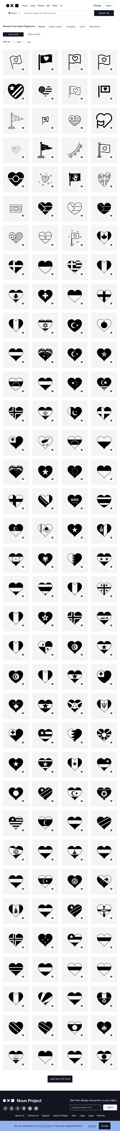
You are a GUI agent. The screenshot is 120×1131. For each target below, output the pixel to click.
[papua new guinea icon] (104, 882)
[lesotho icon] (75, 852)
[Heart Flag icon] (16, 62)
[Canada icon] (104, 238)
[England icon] (104, 296)
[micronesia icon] (45, 940)
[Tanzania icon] (104, 823)
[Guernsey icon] (104, 911)
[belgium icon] (16, 618)
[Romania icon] (45, 677)
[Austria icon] (45, 384)
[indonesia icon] (104, 472)
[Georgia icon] (104, 589)
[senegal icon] (75, 765)
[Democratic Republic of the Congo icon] (75, 911)
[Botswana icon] (16, 969)
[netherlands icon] (45, 911)
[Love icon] (75, 238)
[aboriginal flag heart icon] (16, 179)
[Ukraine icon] (45, 267)
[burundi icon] (75, 706)
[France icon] (16, 326)
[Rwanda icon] (104, 765)
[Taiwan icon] (16, 443)
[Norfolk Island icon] (16, 911)
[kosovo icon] (16, 706)
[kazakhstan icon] (45, 530)
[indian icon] (45, 238)
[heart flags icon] (75, 150)
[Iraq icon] (104, 618)
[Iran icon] (45, 413)
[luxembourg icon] (75, 1057)
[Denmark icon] (16, 267)
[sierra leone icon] (45, 852)
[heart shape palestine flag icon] (75, 208)
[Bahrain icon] (75, 735)
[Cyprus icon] (45, 443)
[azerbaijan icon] (75, 794)
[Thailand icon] (104, 501)
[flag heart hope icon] (75, 179)
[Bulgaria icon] (104, 969)
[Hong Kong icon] (45, 618)
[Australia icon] (45, 355)
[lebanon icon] (16, 296)
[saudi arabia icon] (75, 501)
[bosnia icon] (45, 501)
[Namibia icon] (45, 794)
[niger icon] (104, 1057)
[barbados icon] (104, 706)
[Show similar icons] (23, 69)
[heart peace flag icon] (45, 179)
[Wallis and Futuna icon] (104, 999)
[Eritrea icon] (16, 852)
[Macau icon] (104, 1028)
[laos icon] (75, 1028)
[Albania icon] (45, 560)
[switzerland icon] (45, 296)
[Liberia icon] (16, 823)
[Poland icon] (104, 443)
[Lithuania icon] (75, 999)
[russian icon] (75, 969)
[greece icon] (75, 267)
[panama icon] (45, 648)
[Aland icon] (16, 940)
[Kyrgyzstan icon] (75, 882)
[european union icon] (75, 472)
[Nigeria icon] (75, 589)
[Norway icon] (16, 413)
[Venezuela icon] (16, 384)
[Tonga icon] (104, 677)
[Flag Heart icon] (104, 62)
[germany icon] (16, 355)
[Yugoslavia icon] (75, 677)
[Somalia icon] (16, 765)
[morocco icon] (104, 355)
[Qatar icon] (75, 560)
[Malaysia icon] (104, 384)
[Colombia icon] (16, 589)
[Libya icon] (45, 882)
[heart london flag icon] (104, 179)
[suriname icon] (45, 765)
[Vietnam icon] (45, 472)
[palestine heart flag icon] (45, 208)
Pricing (97, 5)
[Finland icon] (16, 501)
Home (25, 5)
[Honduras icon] (16, 560)
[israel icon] (45, 326)
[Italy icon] (104, 267)
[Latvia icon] (104, 852)
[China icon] (75, 384)
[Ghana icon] (104, 648)
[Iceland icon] (75, 618)
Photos (41, 5)
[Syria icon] (104, 560)
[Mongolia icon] (104, 530)
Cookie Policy (44, 1126)
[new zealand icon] (16, 472)
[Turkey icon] (75, 326)
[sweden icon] (104, 413)
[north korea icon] (104, 794)
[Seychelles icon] (45, 999)
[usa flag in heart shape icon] (16, 238)
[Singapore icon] (16, 530)
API (48, 5)
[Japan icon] (104, 326)
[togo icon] (45, 735)
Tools (54, 5)
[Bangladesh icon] (16, 794)
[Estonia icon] (104, 940)
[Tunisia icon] (75, 648)
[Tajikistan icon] (16, 1057)
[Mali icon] (16, 999)
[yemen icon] (75, 823)
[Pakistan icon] (75, 413)
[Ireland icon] (16, 648)
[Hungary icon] (16, 882)
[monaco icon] (45, 1057)
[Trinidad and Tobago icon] (16, 1028)
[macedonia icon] (104, 735)
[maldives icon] (45, 823)
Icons (32, 5)
